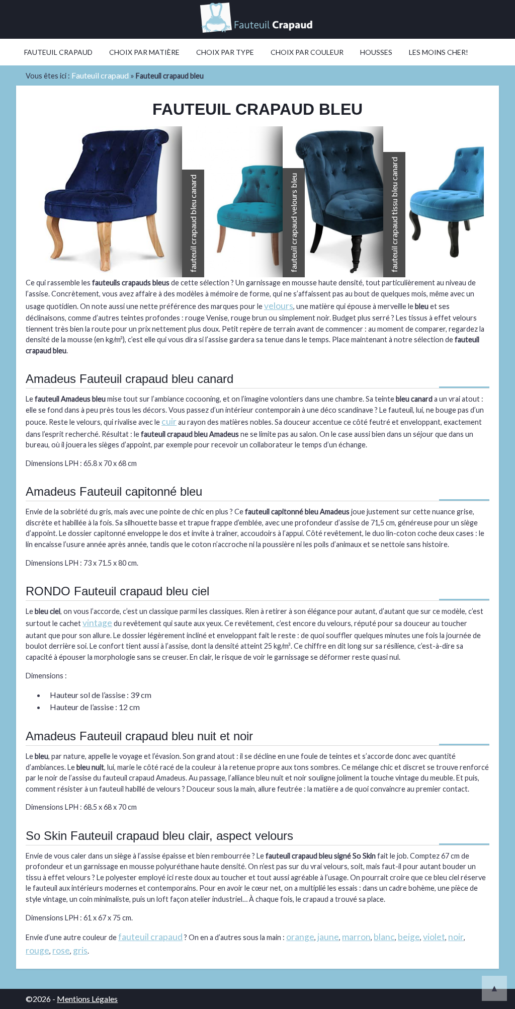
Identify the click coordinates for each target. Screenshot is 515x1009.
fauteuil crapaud (150, 937)
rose (61, 950)
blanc (384, 937)
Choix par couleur (307, 52)
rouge (37, 950)
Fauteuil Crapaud (58, 52)
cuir (169, 421)
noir (456, 937)
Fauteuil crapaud (100, 75)
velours (278, 305)
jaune (328, 937)
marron (356, 937)
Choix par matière (144, 52)
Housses (376, 52)
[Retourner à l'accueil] (257, 19)
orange (300, 937)
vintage (97, 622)
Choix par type (225, 52)
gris (80, 950)
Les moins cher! (438, 52)
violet (434, 937)
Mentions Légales (87, 998)
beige (409, 937)
